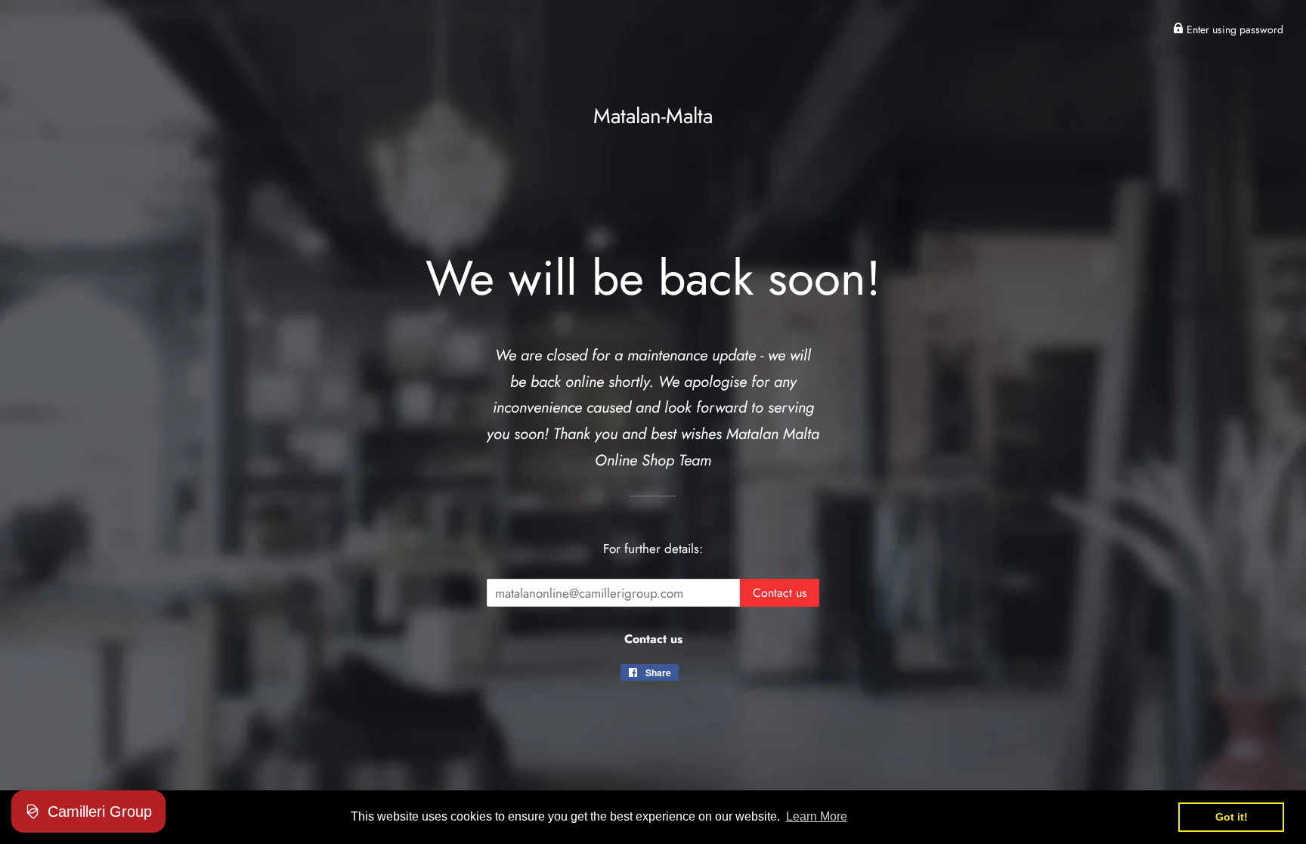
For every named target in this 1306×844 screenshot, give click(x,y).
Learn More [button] (816, 816)
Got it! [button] (1231, 817)
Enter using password (1233, 29)
